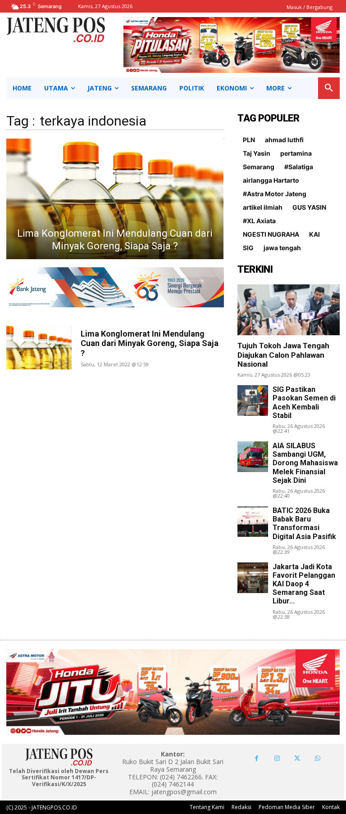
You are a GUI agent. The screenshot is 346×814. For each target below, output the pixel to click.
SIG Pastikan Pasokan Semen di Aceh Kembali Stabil (304, 402)
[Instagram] (277, 758)
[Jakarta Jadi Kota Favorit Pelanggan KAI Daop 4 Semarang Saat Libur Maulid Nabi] (252, 577)
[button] (329, 88)
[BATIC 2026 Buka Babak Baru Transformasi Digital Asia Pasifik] (252, 521)
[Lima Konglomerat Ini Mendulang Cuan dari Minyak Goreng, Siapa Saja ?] (114, 199)
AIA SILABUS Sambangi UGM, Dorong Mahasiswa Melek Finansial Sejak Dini (305, 463)
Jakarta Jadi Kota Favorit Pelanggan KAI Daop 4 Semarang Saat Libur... (304, 584)
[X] (297, 758)
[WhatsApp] (317, 758)
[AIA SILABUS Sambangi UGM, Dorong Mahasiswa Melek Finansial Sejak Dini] (252, 456)
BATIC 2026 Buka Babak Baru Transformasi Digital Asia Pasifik (304, 523)
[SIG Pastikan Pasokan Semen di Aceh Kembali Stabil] (252, 400)
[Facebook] (256, 758)
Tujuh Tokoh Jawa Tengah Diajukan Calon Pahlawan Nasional (283, 355)
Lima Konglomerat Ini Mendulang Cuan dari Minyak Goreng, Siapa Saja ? (150, 343)
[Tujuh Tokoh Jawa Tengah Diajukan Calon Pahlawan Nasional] (288, 309)
